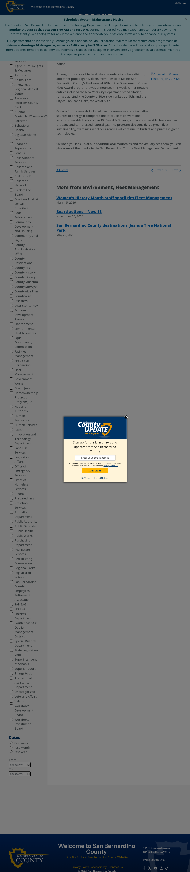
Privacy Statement (111, 466)
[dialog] (95, 449)
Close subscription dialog (126, 417)
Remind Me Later (101, 478)
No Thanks (85, 478)
